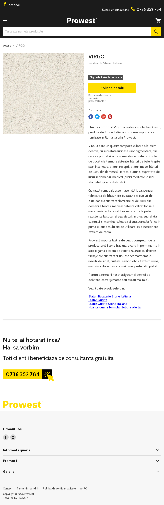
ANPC (83, 488)
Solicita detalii (112, 88)
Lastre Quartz (97, 300)
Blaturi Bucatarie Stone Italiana (109, 296)
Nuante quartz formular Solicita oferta (114, 307)
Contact (7, 488)
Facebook (13, 5)
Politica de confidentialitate (59, 488)
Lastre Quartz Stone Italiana (107, 304)
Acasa (7, 45)
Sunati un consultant (131, 9)
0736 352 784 (22, 374)
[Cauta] (156, 31)
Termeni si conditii (28, 488)
